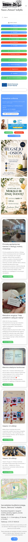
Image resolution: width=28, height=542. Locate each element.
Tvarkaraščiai (15, 35)
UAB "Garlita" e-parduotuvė (10, 113)
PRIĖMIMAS (9, 132)
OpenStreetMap (24, 498)
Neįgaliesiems (15, 69)
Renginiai (15, 32)
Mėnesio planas (15, 39)
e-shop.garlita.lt (16, 111)
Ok (14, 538)
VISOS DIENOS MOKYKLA (15, 78)
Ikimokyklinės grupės (15, 50)
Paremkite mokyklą (15, 54)
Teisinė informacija (15, 64)
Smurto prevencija (15, 60)
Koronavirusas (19, 132)
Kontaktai (15, 45)
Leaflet (19, 498)
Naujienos (15, 25)
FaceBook (15, 73)
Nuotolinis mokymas (14, 135)
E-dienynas (15, 42)
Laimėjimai (15, 29)
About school (13, 22)
